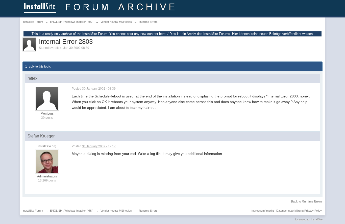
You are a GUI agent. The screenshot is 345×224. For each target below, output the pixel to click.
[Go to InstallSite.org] (100, 8)
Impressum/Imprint (262, 210)
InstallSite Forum (32, 210)
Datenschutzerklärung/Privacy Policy (299, 210)
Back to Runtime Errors (307, 201)
